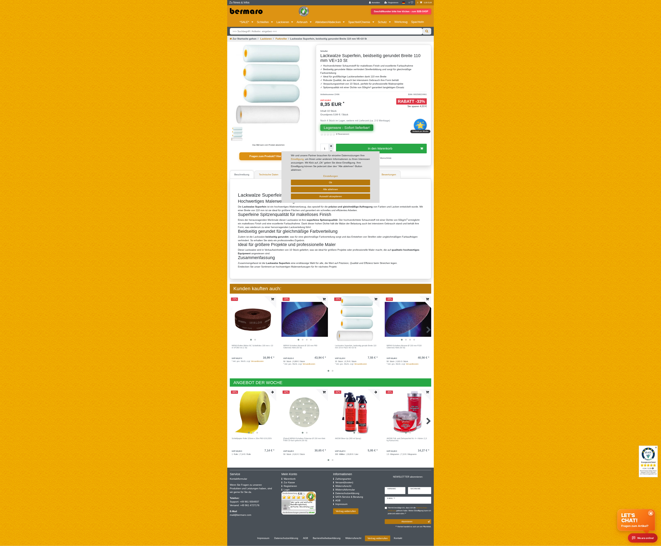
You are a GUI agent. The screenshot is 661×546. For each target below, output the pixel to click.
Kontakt (398, 538)
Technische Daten (268, 174)
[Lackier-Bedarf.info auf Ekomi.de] (304, 11)
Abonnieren (406, 521)
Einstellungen (330, 176)
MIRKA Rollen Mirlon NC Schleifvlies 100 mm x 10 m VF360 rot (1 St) (252, 347)
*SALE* (245, 22)
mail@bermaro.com (240, 515)
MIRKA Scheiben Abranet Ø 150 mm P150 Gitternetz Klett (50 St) (404, 347)
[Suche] (426, 31)
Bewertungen (389, 174)
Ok (330, 182)
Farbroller (281, 38)
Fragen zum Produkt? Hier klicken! (270, 156)
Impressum (263, 538)
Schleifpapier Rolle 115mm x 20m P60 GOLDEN (252, 438)
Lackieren (283, 22)
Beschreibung (241, 174)
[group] (253, 319)
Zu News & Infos (239, 2)
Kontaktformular (238, 478)
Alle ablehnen (330, 189)
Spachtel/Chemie (359, 22)
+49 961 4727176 (249, 505)
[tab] (242, 174)
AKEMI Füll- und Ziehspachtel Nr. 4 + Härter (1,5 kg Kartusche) (407, 439)
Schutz (383, 22)
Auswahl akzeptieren (330, 196)
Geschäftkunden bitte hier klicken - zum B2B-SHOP (401, 11)
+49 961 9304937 (249, 501)
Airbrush (302, 22)
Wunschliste (385, 158)
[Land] (403, 2)
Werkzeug (400, 22)
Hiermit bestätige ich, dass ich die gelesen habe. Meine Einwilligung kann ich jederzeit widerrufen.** (409, 511)
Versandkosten (257, 361)
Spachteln (417, 22)
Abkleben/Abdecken (328, 22)
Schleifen (263, 22)
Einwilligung (297, 159)
